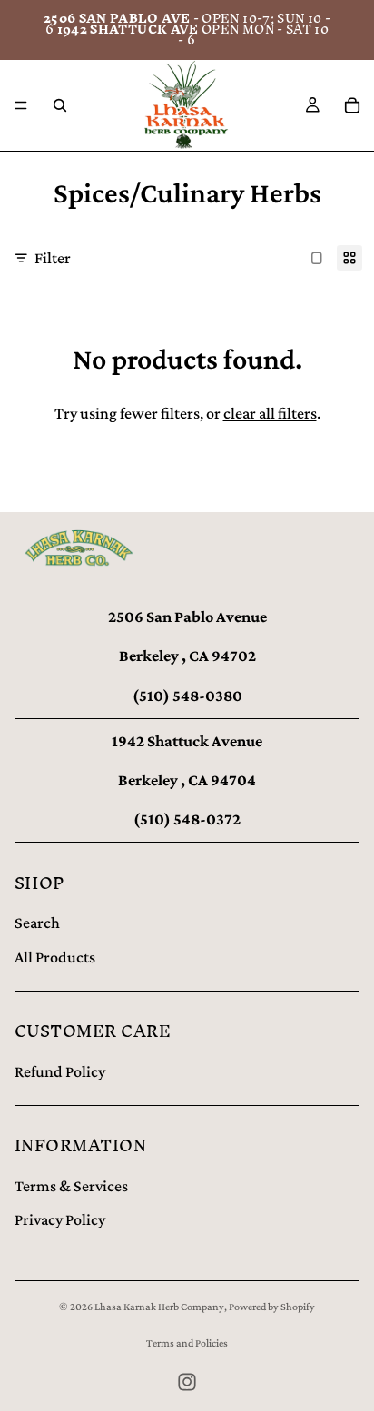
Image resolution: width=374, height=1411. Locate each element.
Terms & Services (71, 1186)
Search (37, 922)
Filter (52, 258)
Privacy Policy (60, 1219)
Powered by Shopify (272, 1306)
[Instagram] (187, 1382)
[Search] (60, 105)
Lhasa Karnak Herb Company (159, 1306)
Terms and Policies (187, 1343)
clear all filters (270, 413)
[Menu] (21, 105)
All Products (55, 957)
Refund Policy (60, 1071)
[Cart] (352, 105)
